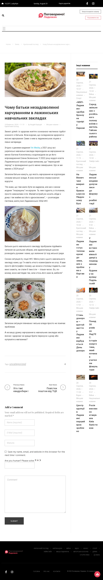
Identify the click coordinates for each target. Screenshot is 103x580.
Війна (91, 94)
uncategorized (17, 364)
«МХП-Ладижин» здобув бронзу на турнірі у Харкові (80, 115)
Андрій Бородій (36, 125)
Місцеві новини (52, 125)
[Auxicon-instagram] (93, 3)
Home (8, 44)
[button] (3, 15)
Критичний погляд (30, 44)
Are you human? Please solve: (20, 460)
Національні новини (81, 93)
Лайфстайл (94, 161)
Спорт (79, 98)
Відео (78, 395)
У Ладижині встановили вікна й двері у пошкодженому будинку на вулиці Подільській (93, 261)
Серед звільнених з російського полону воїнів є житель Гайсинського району (93, 120)
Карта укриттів (64, 3)
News (17, 44)
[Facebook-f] (87, 3)
